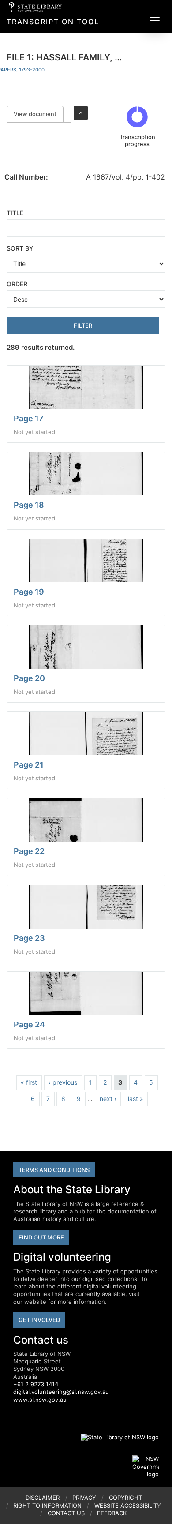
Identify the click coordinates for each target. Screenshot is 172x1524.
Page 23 (29, 938)
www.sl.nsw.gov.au (40, 1399)
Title (15, 213)
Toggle (81, 113)
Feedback (112, 1513)
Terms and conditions (54, 1169)
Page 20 (29, 678)
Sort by (20, 248)
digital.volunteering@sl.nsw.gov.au (61, 1391)
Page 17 (29, 418)
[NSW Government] (145, 1466)
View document (39, 114)
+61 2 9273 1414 (35, 1384)
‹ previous (63, 1082)
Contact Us (66, 1513)
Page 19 (29, 591)
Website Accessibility (127, 1505)
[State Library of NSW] (115, 1437)
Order (17, 284)
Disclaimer (43, 1497)
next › (108, 1098)
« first (29, 1082)
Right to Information (47, 1505)
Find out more (41, 1237)
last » (135, 1098)
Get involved (39, 1319)
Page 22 (29, 851)
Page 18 (29, 504)
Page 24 (29, 1024)
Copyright (125, 1497)
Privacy (84, 1497)
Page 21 (29, 764)
